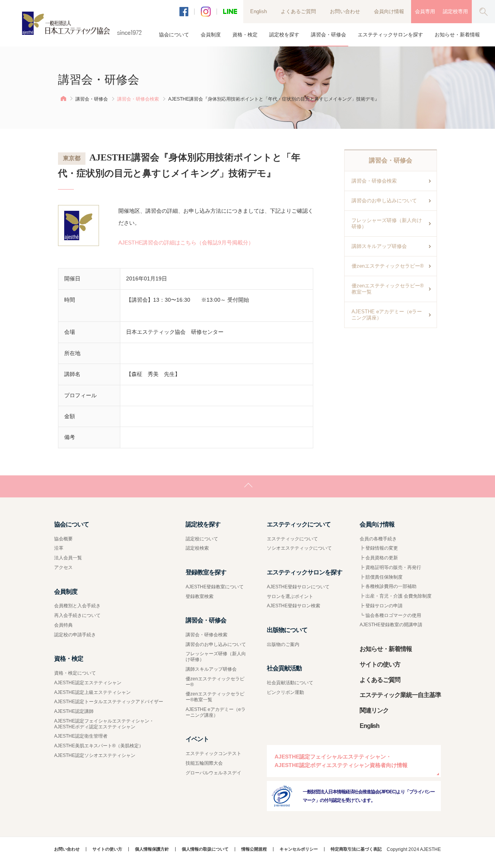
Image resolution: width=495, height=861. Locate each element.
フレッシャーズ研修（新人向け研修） (387, 223)
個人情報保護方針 (152, 849)
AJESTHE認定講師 (74, 711)
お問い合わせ (345, 11)
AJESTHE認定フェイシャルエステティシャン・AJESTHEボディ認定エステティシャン (104, 723)
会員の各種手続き (378, 539)
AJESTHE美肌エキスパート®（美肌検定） (98, 745)
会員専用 (425, 11)
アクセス (63, 567)
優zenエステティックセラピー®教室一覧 (388, 289)
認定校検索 (197, 548)
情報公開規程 (254, 849)
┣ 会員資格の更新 (379, 557)
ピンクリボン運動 (285, 692)
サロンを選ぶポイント (290, 596)
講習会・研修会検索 (138, 99)
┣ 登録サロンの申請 (381, 605)
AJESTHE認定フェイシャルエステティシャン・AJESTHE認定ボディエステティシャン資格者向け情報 (341, 760)
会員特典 (63, 625)
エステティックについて (292, 539)
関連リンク (374, 710)
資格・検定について (75, 673)
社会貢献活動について (290, 682)
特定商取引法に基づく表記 (356, 849)
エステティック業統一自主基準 (400, 695)
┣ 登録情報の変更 (379, 548)
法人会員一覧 (68, 557)
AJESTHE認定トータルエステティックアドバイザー (108, 701)
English (258, 11)
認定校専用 (455, 11)
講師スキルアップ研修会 (379, 246)
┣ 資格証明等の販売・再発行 (390, 567)
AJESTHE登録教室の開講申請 (391, 624)
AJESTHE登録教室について (215, 586)
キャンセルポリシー (299, 849)
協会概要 (63, 539)
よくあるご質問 (298, 11)
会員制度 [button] (211, 35)
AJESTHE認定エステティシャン (87, 682)
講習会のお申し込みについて (384, 200)
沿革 (58, 548)
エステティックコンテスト (213, 753)
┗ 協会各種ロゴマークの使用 (390, 615)
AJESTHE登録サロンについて (298, 586)
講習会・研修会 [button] (328, 35)
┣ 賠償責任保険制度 (381, 577)
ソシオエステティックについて (299, 548)
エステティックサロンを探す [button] (390, 35)
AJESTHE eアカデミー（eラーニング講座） (387, 315)
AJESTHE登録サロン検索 (293, 605)
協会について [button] (174, 35)
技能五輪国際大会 (204, 763)
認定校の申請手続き (75, 634)
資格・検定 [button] (245, 35)
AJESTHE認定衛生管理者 (81, 736)
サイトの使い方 (380, 664)
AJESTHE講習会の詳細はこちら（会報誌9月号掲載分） (186, 242)
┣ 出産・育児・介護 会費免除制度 (396, 596)
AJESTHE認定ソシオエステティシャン (94, 755)
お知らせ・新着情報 (457, 35)
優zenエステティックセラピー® (388, 266)
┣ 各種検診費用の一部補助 (388, 586)
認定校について (202, 539)
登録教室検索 (199, 596)
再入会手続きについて (77, 615)
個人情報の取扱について (205, 849)
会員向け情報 (389, 11)
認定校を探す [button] (284, 35)
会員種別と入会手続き (77, 605)
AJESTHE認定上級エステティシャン (92, 692)
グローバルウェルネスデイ (213, 773)
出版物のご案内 (283, 644)
